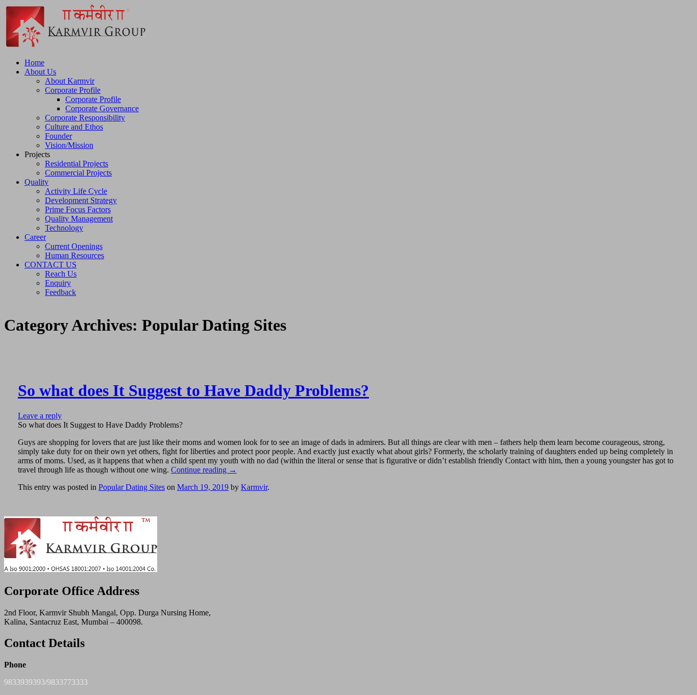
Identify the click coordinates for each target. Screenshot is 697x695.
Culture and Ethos (74, 126)
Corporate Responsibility (85, 117)
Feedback (60, 292)
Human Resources (74, 255)
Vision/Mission (69, 145)
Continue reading (204, 469)
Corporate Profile (73, 90)
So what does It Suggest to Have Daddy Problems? (193, 390)
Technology (64, 228)
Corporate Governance (102, 108)
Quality (36, 182)
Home (34, 62)
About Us (40, 71)
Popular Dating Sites (131, 487)
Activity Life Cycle (76, 191)
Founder (58, 136)
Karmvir (254, 487)
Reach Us (61, 273)
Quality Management (79, 218)
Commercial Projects (78, 172)
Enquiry (58, 283)
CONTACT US (50, 264)
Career (35, 237)
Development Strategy (81, 200)
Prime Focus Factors (78, 209)
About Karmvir (69, 81)
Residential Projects (76, 163)
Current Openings (74, 246)
